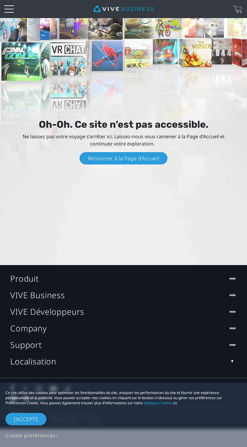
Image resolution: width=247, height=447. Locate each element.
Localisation (33, 361)
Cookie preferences (30, 435)
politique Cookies (158, 402)
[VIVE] (123, 9)
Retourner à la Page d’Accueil (123, 158)
